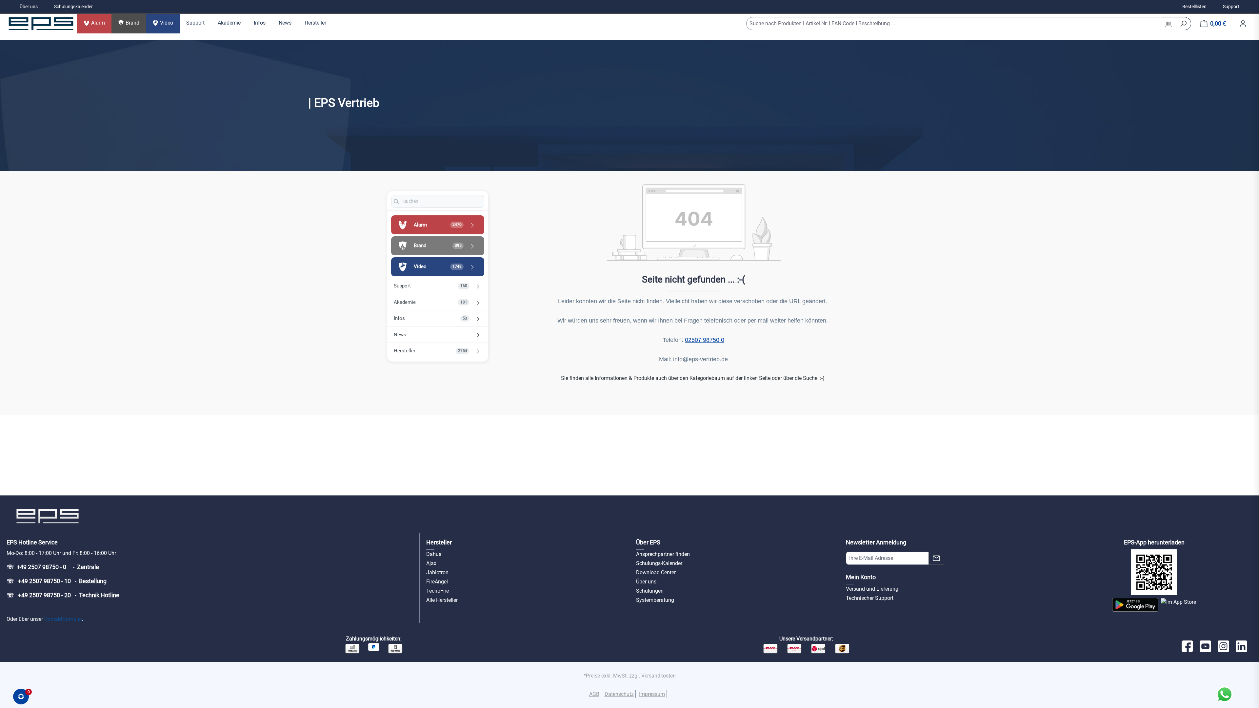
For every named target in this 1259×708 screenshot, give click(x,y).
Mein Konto (861, 577)
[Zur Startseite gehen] (41, 23)
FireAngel (437, 582)
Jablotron (437, 572)
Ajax (431, 563)
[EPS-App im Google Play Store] (1135, 605)
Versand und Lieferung (872, 589)
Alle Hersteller (442, 600)
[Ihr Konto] (1243, 23)
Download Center (656, 572)
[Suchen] (1183, 23)
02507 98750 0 (704, 340)
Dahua (434, 554)
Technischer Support (869, 598)
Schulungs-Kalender (659, 563)
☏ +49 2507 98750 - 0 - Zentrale (53, 566)
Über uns (29, 6)
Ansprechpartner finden (663, 554)
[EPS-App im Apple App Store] (1178, 605)
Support (1231, 6)
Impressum (652, 694)
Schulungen (650, 591)
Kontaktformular (63, 619)
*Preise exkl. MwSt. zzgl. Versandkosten (630, 676)
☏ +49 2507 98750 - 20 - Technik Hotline (63, 595)
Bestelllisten (1194, 6)
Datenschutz (619, 694)
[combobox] (953, 23)
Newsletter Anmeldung (876, 542)
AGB (594, 694)
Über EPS (648, 542)
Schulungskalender (73, 6)
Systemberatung (655, 600)
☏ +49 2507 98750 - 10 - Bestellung (57, 581)
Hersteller (439, 542)
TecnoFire (437, 591)
